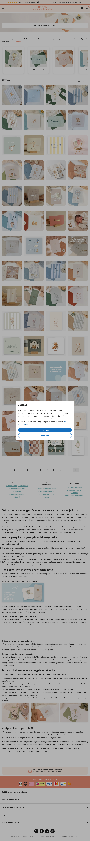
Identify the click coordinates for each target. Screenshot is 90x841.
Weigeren (45, 435)
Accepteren (45, 430)
